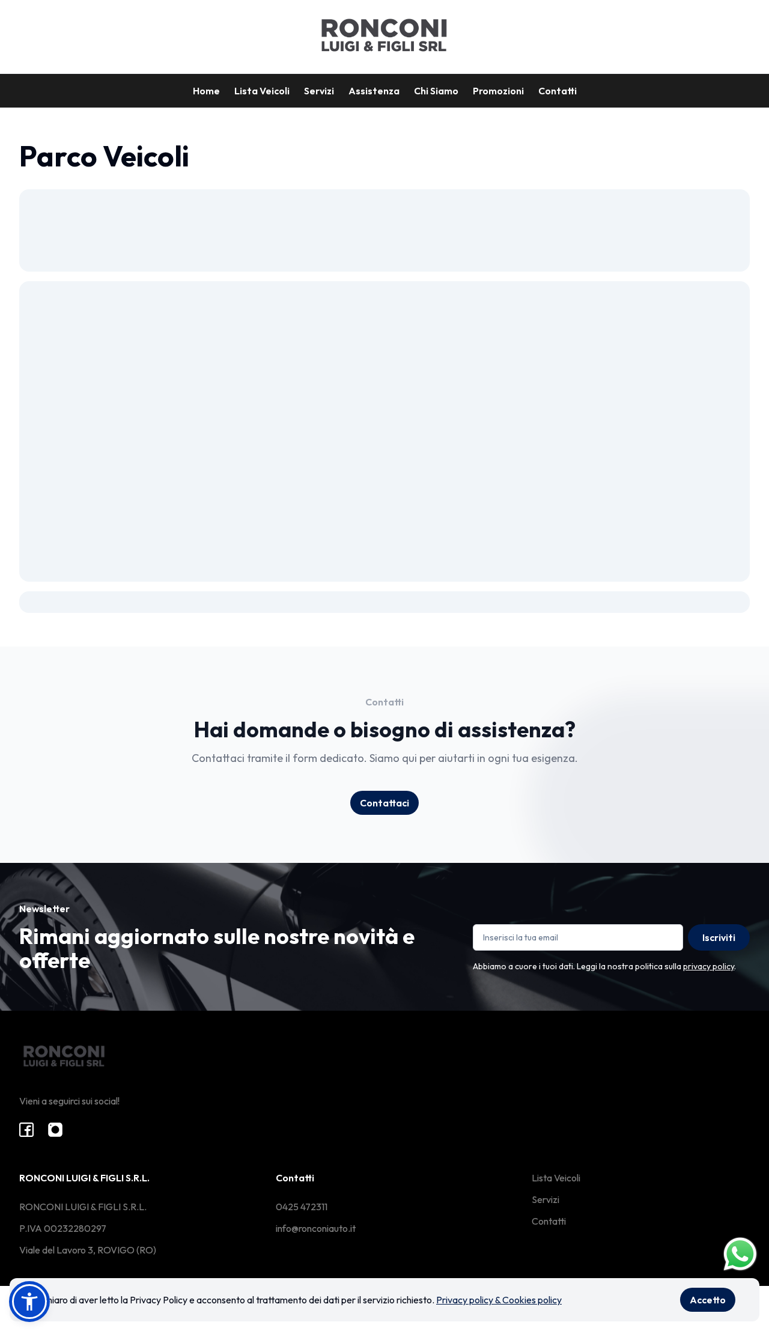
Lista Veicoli (262, 91)
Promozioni (498, 91)
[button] (29, 1301)
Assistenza (374, 91)
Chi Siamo (436, 91)
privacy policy (708, 966)
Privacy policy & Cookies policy (499, 1300)
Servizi (319, 91)
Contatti (557, 91)
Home (206, 91)
